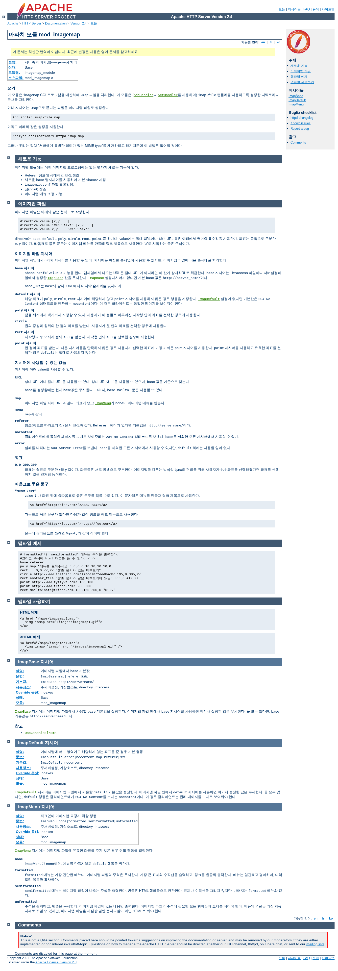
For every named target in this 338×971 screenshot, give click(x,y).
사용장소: (23, 687)
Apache (12, 23)
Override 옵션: (27, 692)
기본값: (21, 682)
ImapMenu (296, 104)
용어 (316, 9)
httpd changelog (301, 118)
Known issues (300, 123)
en (263, 42)
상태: (12, 67)
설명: (12, 62)
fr (271, 42)
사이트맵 (328, 9)
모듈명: (14, 73)
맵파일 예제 (299, 76)
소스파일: (16, 78)
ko (278, 42)
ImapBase (296, 96)
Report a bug (299, 128)
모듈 (282, 9)
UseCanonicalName (40, 733)
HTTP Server (31, 23)
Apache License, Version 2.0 (55, 962)
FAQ (306, 9)
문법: (20, 676)
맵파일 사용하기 (302, 82)
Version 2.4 (79, 23)
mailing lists (315, 944)
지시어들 (294, 9)
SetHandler (168, 95)
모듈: (20, 703)
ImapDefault (297, 100)
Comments (298, 142)
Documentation (56, 23)
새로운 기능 (299, 66)
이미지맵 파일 (300, 71)
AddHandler (143, 95)
